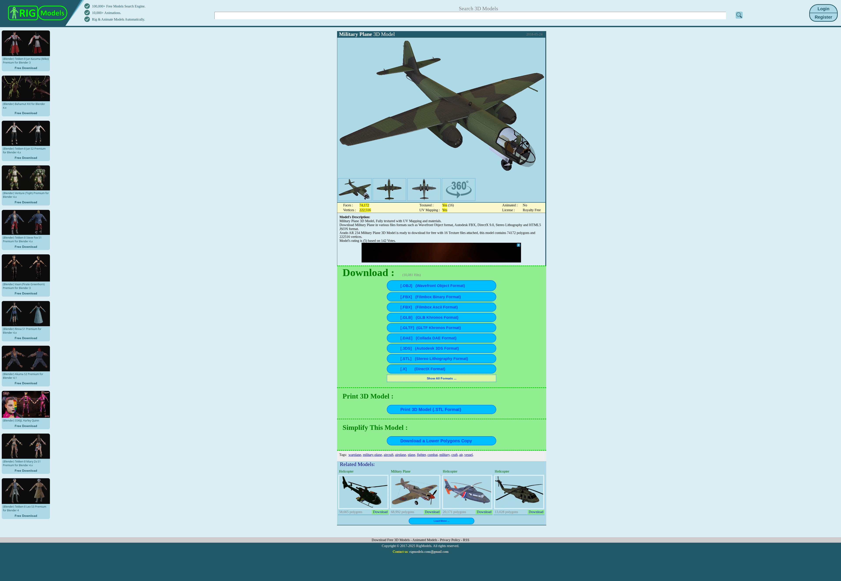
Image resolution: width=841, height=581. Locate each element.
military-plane (372, 455)
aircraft (388, 455)
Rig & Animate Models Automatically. (118, 19)
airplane (400, 455)
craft (454, 455)
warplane (354, 455)
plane (411, 455)
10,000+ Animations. (106, 13)
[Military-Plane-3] (424, 189)
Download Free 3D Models (391, 540)
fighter (421, 455)
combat (433, 455)
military (444, 455)
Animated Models (425, 540)
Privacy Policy (450, 540)
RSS (466, 540)
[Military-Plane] (355, 189)
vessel (468, 455)
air (461, 455)
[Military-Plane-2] (389, 189)
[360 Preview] (458, 189)
